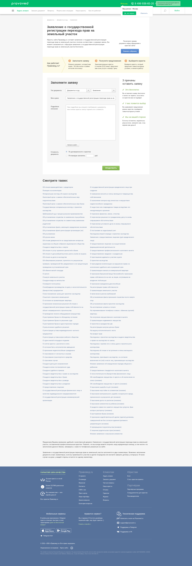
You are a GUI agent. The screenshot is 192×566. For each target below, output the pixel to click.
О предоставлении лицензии (53, 387)
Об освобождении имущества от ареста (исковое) (108, 384)
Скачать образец (130, 51)
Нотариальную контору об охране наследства (60, 194)
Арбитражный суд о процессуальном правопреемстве (63, 214)
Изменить (144, 13)
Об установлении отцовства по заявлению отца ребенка (63, 217)
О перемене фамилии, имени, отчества (105, 214)
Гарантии (106, 493)
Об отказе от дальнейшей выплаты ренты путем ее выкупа (64, 254)
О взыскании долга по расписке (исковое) (105, 400)
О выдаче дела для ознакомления (55, 364)
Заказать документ (109, 479)
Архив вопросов (84, 500)
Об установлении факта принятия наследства (107, 304)
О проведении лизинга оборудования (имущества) (61, 314)
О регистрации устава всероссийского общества (60, 337)
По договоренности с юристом (80, 152)
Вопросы (106, 500)
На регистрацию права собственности (104, 287)
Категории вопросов (85, 503)
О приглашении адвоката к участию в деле (106, 257)
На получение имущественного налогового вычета (109, 317)
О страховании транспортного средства (57, 357)
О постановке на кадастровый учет (103, 230)
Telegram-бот (48, 536)
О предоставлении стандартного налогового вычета (109, 370)
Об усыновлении (49, 234)
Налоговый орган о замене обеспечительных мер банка (63, 204)
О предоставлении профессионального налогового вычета (112, 250)
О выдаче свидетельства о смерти (55, 247)
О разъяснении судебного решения (56, 327)
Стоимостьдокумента (55, 153)
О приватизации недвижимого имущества (105, 320)
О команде (82, 479)
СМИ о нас (82, 490)
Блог (129, 476)
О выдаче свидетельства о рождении (56, 384)
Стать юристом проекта (135, 479)
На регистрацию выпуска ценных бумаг (104, 327)
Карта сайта (64, 548)
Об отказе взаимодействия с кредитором (58, 187)
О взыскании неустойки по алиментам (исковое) (108, 390)
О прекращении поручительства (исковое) (105, 427)
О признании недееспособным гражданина (59, 350)
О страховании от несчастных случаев (57, 354)
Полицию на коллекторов (52, 190)
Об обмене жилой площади (53, 270)
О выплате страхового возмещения (56, 297)
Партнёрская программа (135, 489)
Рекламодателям (133, 496)
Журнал (105, 496)
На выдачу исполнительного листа (103, 330)
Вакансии (82, 483)
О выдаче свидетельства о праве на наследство (60, 374)
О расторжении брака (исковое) (102, 414)
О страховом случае (50, 360)
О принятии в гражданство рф (101, 324)
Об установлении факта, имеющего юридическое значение (65, 227)
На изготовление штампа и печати (103, 307)
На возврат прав (96, 334)
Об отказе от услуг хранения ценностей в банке (60, 250)
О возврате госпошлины (51, 284)
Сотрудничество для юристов (137, 493)
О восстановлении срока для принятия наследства (61, 294)
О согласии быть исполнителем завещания (59, 347)
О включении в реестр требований (103, 294)
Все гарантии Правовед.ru (49, 499)
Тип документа (56, 90)
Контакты (82, 486)
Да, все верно (129, 13)
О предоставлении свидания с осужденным (106, 254)
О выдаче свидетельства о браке (55, 377)
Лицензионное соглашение (49, 548)
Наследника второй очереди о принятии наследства (109, 234)
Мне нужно (55, 98)
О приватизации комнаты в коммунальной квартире (109, 270)
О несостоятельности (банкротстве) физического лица (110, 374)
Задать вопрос (108, 476)
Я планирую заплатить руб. (83, 155)
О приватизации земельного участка (103, 290)
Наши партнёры (84, 496)
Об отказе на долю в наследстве (55, 257)
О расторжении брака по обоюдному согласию (60, 317)
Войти (177, 11)
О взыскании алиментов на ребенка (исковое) (107, 404)
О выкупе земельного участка (54, 277)
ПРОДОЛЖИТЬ (111, 168)
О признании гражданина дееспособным (105, 284)
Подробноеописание (55, 108)
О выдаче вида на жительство (54, 280)
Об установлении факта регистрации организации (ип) (63, 230)
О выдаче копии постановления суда (56, 367)
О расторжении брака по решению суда (57, 320)
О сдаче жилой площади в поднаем (56, 340)
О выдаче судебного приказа (53, 370)
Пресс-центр (83, 493)
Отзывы (105, 490)
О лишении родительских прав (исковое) (105, 430)
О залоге (46, 274)
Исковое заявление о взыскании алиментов (106, 434)
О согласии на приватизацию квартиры (57, 300)
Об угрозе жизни (49, 237)
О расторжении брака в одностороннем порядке (61, 324)
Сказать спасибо (84, 524)
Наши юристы (107, 486)
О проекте (82, 476)
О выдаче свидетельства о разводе (56, 380)
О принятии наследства (99, 260)
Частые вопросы (108, 483)
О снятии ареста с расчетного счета (56, 344)
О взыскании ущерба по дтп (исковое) (104, 387)
